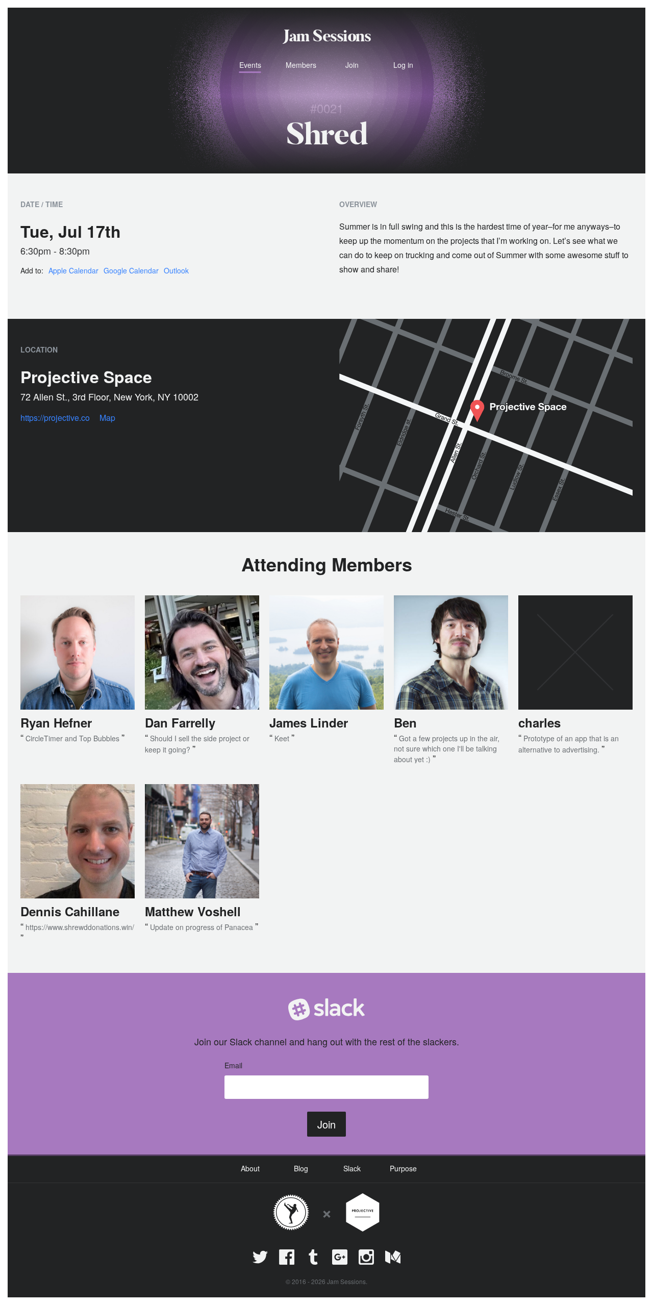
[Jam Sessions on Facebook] (286, 1257)
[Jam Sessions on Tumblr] (313, 1257)
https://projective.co (55, 417)
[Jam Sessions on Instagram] (366, 1257)
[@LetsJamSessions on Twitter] (260, 1257)
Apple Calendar (73, 270)
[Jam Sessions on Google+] (339, 1257)
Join (326, 1124)
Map (107, 417)
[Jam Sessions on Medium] (392, 1257)
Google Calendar (131, 270)
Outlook (176, 270)
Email (233, 1065)
